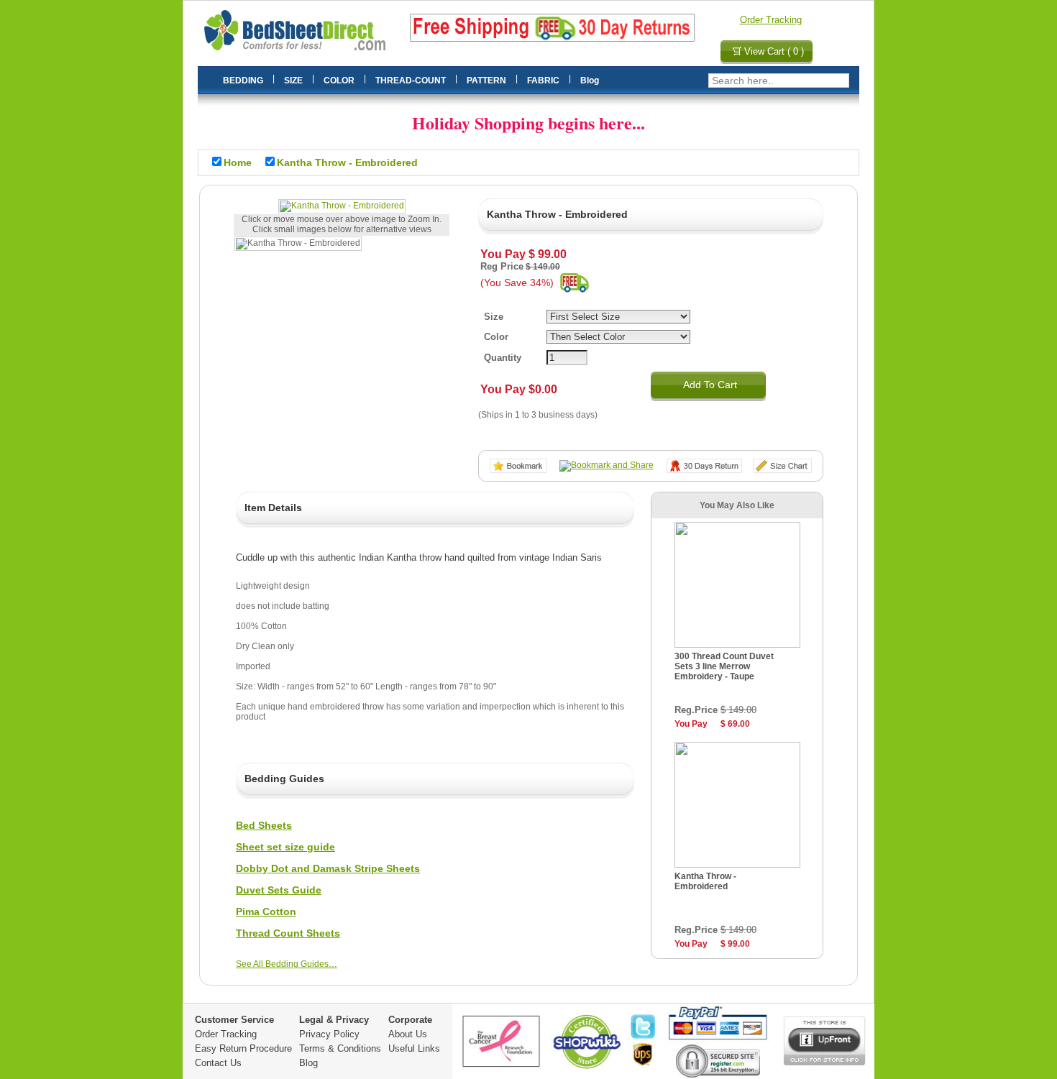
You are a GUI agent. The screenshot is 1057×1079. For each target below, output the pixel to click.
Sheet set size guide (285, 847)
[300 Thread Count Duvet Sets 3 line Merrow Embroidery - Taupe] (737, 645)
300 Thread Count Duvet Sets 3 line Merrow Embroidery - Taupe (724, 666)
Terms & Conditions (340, 1048)
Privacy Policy (329, 1034)
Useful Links (414, 1048)
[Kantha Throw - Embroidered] (342, 206)
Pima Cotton (266, 911)
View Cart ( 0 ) (774, 51)
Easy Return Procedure (243, 1048)
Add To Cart (710, 384)
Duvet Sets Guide (278, 890)
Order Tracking (771, 19)
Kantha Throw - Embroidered (705, 881)
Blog (308, 1062)
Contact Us (218, 1062)
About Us (407, 1034)
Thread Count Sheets (288, 933)
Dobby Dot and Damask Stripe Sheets (328, 868)
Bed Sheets (264, 825)
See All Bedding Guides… (286, 964)
